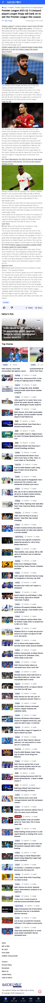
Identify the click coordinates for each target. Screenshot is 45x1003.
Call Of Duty (19, 537)
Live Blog (18, 816)
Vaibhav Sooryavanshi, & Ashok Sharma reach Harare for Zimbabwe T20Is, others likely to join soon (28, 655)
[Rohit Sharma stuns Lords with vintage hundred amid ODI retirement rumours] (7, 798)
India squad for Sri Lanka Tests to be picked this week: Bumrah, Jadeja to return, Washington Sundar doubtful (21, 332)
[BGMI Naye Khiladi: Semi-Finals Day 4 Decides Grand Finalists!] (7, 423)
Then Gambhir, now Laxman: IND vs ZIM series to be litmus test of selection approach (28, 554)
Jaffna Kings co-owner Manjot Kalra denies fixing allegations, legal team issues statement (27, 858)
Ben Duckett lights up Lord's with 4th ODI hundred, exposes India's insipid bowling (28, 846)
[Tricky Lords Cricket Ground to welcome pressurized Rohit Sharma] (7, 898)
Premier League (7, 26)
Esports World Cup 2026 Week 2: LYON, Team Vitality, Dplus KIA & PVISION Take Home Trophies (28, 597)
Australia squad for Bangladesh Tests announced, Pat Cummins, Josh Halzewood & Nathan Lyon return (28, 482)
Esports (17, 385)
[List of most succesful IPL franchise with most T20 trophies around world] (7, 920)
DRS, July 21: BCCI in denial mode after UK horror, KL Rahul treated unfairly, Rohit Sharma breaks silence (28, 494)
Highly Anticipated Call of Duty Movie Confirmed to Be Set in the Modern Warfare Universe (28, 911)
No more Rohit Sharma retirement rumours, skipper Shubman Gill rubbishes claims (26, 708)
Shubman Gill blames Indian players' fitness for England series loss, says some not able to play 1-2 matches (27, 720)
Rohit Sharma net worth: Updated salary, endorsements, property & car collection (28, 889)
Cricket (39, 320)
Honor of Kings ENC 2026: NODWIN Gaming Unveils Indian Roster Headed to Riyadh (28, 390)
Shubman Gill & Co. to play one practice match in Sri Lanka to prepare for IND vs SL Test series (28, 633)
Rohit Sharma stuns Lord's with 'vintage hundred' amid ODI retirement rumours (28, 800)
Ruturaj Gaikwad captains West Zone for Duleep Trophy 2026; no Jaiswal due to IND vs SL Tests (28, 621)
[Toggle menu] (3, 2)
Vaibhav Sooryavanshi (10, 956)
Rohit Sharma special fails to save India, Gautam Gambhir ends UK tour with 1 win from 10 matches (27, 766)
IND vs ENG (5, 946)
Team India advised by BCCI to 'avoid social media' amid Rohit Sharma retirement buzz (27, 933)
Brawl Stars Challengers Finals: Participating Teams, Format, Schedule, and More (28, 566)
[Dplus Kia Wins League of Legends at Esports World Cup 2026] (7, 730)
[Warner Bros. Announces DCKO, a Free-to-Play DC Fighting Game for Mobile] (7, 378)
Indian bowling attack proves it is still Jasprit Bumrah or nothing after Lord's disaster (28, 834)
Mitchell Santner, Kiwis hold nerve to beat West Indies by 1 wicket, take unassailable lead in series (27, 677)
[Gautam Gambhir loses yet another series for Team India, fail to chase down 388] (7, 820)
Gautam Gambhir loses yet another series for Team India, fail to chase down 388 (27, 822)
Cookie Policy (6, 974)
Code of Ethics (7, 978)
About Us (5, 971)
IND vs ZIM (14, 1001)
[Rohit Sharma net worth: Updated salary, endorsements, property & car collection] (7, 888)
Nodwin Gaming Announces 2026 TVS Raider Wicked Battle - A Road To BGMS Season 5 (28, 778)
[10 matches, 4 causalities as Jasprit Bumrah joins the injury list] (7, 867)
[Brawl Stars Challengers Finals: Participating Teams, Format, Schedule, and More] (7, 564)
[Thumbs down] (12, 308)
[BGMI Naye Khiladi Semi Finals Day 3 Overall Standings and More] (7, 445)
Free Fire (18, 464)
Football (5, 302)
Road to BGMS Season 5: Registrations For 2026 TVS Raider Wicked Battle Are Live (28, 436)
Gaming (17, 375)
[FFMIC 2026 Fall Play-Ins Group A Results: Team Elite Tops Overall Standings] (7, 516)
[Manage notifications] (40, 991)
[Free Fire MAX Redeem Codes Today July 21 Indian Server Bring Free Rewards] (7, 468)
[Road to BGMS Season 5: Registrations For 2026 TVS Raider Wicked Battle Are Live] (7, 434)
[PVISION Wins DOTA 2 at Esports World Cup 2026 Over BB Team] (7, 686)
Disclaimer (5, 968)
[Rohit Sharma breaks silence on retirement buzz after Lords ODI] (7, 664)
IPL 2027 (5, 949)
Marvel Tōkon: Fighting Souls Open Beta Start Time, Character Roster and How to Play (28, 506)
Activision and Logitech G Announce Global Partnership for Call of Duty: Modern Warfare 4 (27, 542)
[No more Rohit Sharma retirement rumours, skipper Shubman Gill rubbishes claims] (7, 707)
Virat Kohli (5, 953)
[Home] (14, 2)
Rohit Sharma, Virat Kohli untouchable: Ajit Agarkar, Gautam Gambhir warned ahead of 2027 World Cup (14, 370)
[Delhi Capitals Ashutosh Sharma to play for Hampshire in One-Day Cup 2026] (7, 575)
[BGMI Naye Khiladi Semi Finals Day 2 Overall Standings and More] (7, 787)
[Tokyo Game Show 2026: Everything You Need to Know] (7, 877)
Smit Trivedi (8, 21)
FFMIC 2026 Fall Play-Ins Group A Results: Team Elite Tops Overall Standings (26, 518)
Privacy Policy (7, 965)
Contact (5, 962)
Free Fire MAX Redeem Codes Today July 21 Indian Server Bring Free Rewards (27, 470)
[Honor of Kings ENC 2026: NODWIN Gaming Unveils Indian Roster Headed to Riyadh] (7, 389)
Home (4, 943)
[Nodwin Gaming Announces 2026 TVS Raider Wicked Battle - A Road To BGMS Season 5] (7, 777)
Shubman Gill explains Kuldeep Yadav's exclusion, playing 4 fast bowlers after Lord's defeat (28, 609)
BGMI (16, 421)
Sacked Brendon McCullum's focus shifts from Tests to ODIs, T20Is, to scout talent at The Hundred (27, 458)
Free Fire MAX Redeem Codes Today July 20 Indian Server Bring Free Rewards (27, 754)
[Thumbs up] (4, 308)
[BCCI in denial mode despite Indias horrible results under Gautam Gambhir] (7, 643)
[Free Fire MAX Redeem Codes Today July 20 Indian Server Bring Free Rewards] (7, 753)
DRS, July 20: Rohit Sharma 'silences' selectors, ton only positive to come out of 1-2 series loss (27, 742)
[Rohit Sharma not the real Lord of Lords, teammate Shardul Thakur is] (7, 696)
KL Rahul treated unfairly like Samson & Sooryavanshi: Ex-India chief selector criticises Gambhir (28, 530)
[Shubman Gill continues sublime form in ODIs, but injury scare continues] (7, 809)
